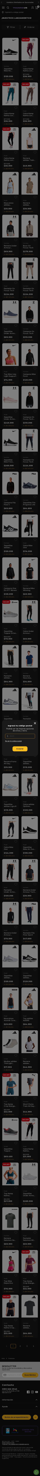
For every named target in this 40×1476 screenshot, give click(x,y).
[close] (35, 723)
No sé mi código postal (13, 741)
